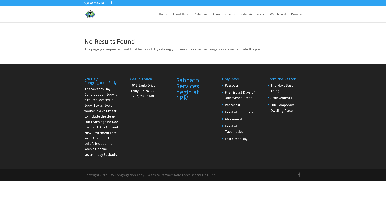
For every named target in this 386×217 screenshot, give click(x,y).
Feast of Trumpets (239, 112)
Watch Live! (278, 14)
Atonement (233, 119)
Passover (231, 85)
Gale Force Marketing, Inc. (195, 175)
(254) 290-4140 (96, 3)
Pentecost (232, 105)
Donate (296, 14)
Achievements (281, 98)
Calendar (201, 14)
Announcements (224, 14)
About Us (178, 14)
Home (163, 14)
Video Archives (251, 14)
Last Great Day (236, 139)
